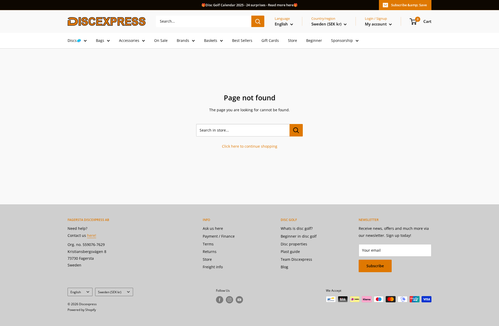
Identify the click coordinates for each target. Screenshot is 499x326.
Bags (100, 40)
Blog (284, 266)
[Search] (257, 21)
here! (91, 235)
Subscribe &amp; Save (409, 5)
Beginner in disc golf (299, 236)
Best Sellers (242, 40)
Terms (208, 244)
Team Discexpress (296, 259)
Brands (183, 40)
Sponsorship (342, 40)
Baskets (210, 40)
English (75, 292)
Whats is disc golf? (297, 228)
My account (376, 24)
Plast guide (290, 251)
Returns (209, 251)
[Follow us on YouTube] (239, 299)
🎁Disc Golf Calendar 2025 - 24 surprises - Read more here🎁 (249, 5)
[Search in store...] (296, 130)
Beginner (314, 40)
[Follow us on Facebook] (219, 299)
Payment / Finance (219, 236)
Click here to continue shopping (249, 146)
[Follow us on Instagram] (229, 299)
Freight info (213, 266)
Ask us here (213, 228)
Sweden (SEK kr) (109, 292)
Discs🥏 (74, 40)
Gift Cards (270, 40)
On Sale (161, 40)
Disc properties (294, 244)
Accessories (129, 40)
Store (292, 40)
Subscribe (375, 265)
